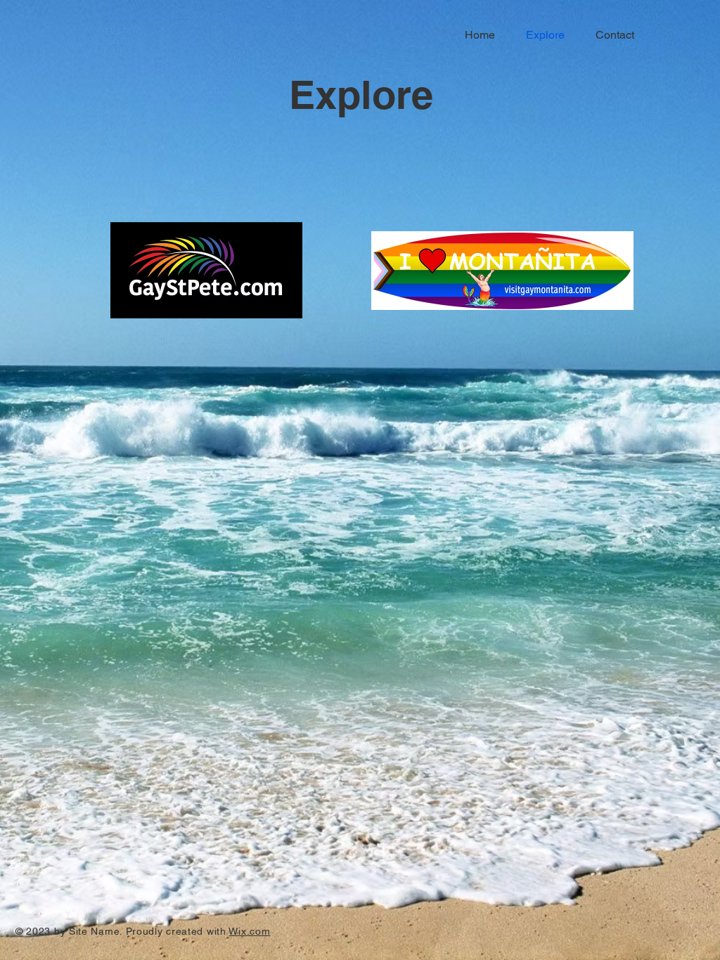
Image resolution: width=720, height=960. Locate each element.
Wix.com (249, 931)
